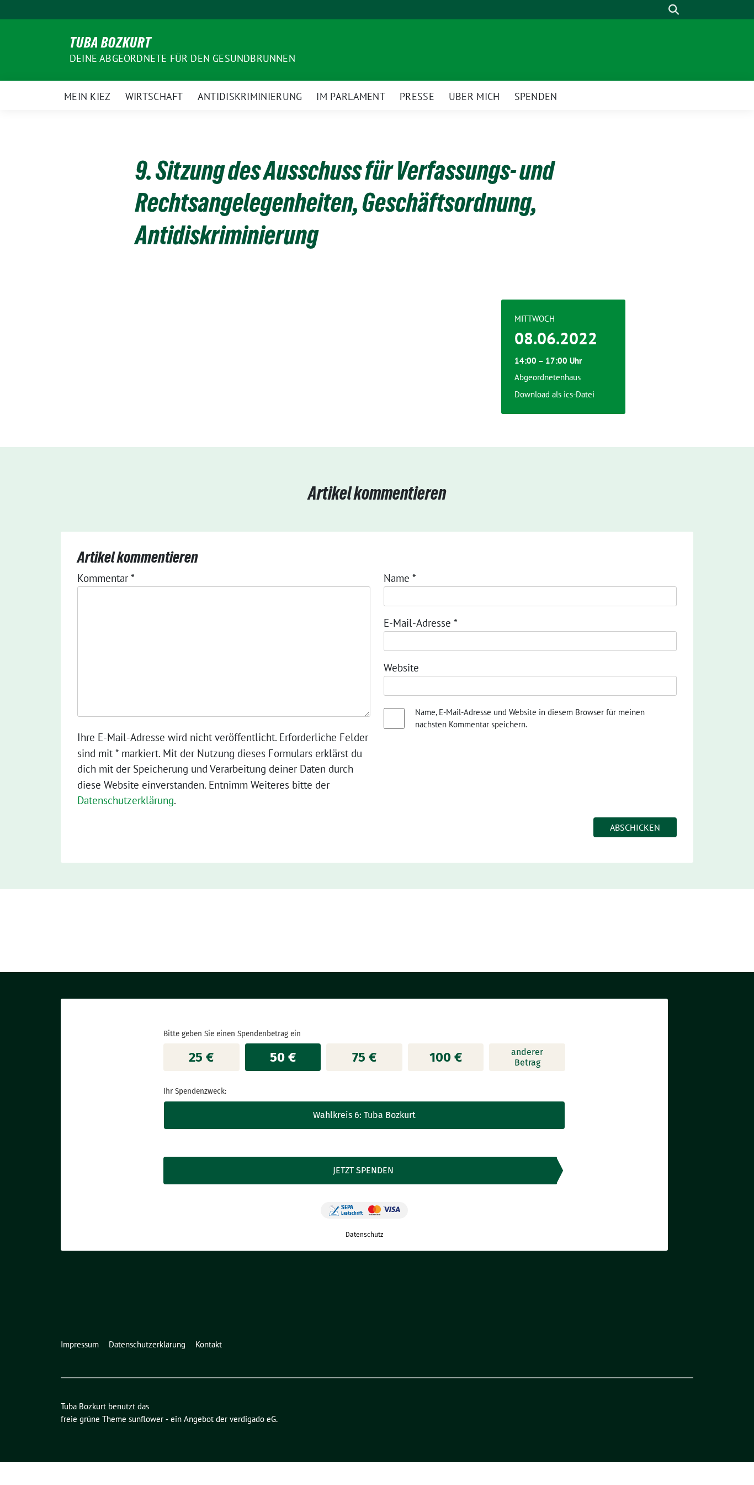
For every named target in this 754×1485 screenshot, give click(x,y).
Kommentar (106, 578)
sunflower (146, 1419)
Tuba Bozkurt (110, 42)
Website (401, 667)
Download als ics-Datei (554, 394)
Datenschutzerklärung (125, 800)
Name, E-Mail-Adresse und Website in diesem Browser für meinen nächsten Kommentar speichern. (530, 718)
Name (400, 578)
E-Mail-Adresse (421, 622)
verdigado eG (253, 1419)
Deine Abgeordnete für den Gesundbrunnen (182, 58)
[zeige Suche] (673, 9)
